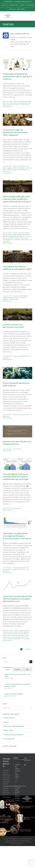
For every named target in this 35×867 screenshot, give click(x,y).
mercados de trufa (16, 637)
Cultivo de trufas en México (13, 694)
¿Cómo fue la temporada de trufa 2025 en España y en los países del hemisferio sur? (17, 598)
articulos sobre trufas (23, 567)
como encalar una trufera (12, 238)
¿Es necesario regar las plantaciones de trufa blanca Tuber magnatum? (15, 132)
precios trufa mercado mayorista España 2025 (15, 638)
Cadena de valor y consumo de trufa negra (17, 675)
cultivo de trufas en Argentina (21, 632)
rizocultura (5, 299)
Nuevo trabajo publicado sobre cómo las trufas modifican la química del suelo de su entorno (17, 199)
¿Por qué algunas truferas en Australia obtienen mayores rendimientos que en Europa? (16, 476)
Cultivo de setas (9, 718)
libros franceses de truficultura (11, 569)
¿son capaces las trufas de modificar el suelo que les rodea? (17, 267)
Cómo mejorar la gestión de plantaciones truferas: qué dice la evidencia (17, 76)
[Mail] (9, 807)
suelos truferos (25, 239)
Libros (6, 722)
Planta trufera (9, 730)
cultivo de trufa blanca (18, 168)
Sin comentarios (24, 104)
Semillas (6, 820)
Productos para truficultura (13, 735)
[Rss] (3, 804)
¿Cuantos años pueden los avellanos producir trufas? (17, 685)
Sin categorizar (9, 739)
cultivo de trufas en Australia (10, 633)
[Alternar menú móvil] (31, 14)
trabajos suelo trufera (13, 104)
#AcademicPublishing (24, 233)
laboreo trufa (16, 103)
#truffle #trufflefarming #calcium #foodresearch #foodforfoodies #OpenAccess (16, 235)
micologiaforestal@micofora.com (22, 1)
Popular (8, 669)
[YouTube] (9, 804)
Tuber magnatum (22, 169)
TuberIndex (22, 569)
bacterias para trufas (23, 414)
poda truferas (24, 103)
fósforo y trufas (24, 238)
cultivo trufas (9, 103)
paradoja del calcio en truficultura (11, 239)
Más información (7, 106)
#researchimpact (7, 234)
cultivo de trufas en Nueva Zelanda (16, 635)
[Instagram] (3, 807)
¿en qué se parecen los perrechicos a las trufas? (13, 325)
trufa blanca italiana (12, 169)
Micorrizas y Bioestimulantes (14, 726)
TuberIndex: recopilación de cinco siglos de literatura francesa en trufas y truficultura (17, 536)
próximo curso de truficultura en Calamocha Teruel (17, 442)
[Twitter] (6, 804)
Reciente (17, 669)
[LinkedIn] (6, 807)
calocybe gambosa (23, 356)
